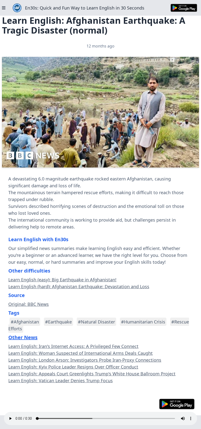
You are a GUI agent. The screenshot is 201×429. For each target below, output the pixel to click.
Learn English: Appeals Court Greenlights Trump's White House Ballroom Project (92, 374)
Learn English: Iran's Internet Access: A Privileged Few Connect (73, 346)
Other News (23, 337)
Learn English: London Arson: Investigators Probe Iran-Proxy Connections (84, 360)
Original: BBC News (28, 304)
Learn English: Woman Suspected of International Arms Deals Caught (80, 353)
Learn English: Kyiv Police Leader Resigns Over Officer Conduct (73, 367)
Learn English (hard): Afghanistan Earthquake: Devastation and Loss (78, 286)
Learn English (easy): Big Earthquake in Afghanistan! (62, 280)
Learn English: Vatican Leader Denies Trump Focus (60, 380)
